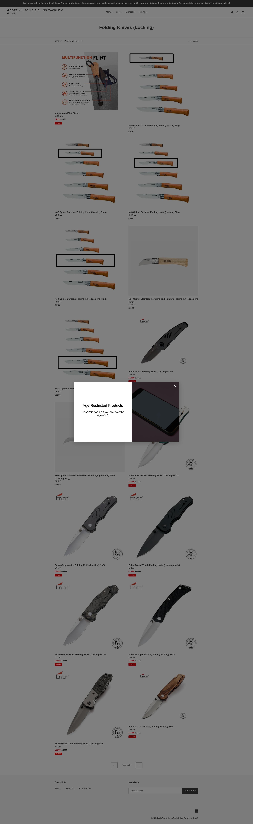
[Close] (175, 387)
